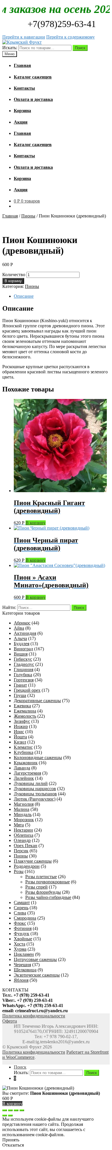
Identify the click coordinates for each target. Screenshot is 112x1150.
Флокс (20, 923)
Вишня (21, 654)
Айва (19, 628)
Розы (19, 871)
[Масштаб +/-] (22, 1110)
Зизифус (22, 721)
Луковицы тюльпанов (35, 793)
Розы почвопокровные (47, 881)
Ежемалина (25, 710)
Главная (10, 215)
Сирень (21, 907)
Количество (13, 274)
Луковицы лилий (31, 783)
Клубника (23, 752)
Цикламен (24, 954)
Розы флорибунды (43, 892)
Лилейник (24, 778)
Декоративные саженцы (37, 700)
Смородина (25, 918)
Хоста (19, 943)
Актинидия (25, 633)
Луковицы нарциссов (35, 788)
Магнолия (24, 804)
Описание (24, 296)
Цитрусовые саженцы (35, 959)
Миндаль (23, 814)
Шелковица (25, 969)
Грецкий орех (27, 690)
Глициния (23, 669)
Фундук (21, 933)
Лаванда (22, 767)
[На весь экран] (16, 1110)
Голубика (23, 674)
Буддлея (21, 643)
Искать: (9, 47)
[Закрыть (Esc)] (4, 1110)
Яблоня (21, 980)
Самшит (22, 902)
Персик (21, 850)
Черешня (22, 964)
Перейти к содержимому (70, 37)
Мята (19, 824)
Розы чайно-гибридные (48, 897)
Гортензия (24, 679)
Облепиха (23, 835)
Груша (20, 695)
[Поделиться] (10, 1110)
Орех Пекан (25, 845)
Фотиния (23, 928)
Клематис (23, 747)
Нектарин (23, 830)
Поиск (80, 48)
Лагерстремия (27, 773)
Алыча (20, 638)
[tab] (62, 296)
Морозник (24, 819)
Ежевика (22, 705)
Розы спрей (36, 887)
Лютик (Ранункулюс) (34, 798)
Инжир (21, 726)
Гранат (20, 685)
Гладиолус (24, 664)
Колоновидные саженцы (38, 757)
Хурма (20, 949)
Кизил (20, 742)
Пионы (28, 215)
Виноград (23, 648)
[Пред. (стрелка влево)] (4, 1115)
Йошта (20, 736)
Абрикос (22, 622)
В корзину (13, 281)
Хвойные (23, 938)
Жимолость (25, 716)
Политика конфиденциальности (33, 1052)
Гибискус (23, 659)
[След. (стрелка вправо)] (10, 1115)
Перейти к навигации (23, 37)
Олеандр (22, 840)
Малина (21, 809)
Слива (20, 912)
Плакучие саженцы (33, 861)
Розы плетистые (41, 876)
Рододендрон (27, 866)
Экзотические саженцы (37, 975)
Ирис (19, 731)
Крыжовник (26, 762)
